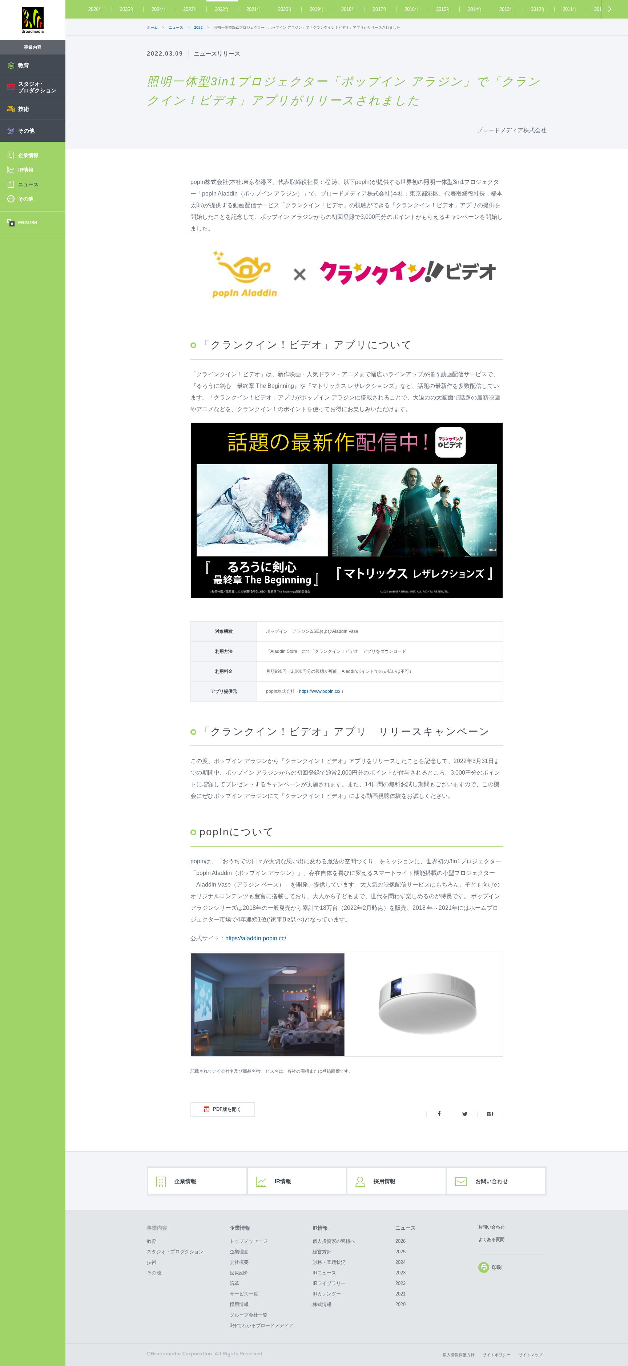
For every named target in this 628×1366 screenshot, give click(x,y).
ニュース (405, 1228)
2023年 (190, 9)
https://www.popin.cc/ (320, 691)
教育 (151, 1241)
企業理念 (239, 1251)
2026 (400, 1241)
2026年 (95, 9)
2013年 (506, 9)
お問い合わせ (491, 1181)
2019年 (317, 9)
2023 (400, 1272)
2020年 (285, 9)
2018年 (348, 9)
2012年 (538, 9)
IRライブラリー (329, 1283)
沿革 (234, 1283)
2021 (400, 1294)
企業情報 (185, 1181)
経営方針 (322, 1251)
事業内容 (157, 1228)
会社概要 (239, 1262)
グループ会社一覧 (248, 1315)
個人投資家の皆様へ (334, 1241)
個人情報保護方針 (459, 1355)
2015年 (443, 9)
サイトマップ (531, 1355)
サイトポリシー (497, 1355)
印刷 (497, 1267)
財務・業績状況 (329, 1262)
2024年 (159, 9)
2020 (400, 1304)
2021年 (253, 9)
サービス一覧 (244, 1294)
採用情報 (384, 1181)
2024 (400, 1262)
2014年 (475, 9)
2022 (400, 1283)
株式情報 (322, 1304)
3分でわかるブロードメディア (262, 1325)
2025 (400, 1251)
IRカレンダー (327, 1294)
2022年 (222, 9)
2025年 (127, 9)
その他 (154, 1272)
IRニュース (324, 1272)
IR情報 (283, 1181)
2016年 (411, 9)
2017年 (380, 9)
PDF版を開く (227, 1109)
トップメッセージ (248, 1241)
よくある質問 (491, 1239)
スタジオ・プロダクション (175, 1251)
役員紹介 (239, 1272)
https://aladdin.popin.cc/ (255, 938)
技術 (151, 1262)
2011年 (570, 9)
